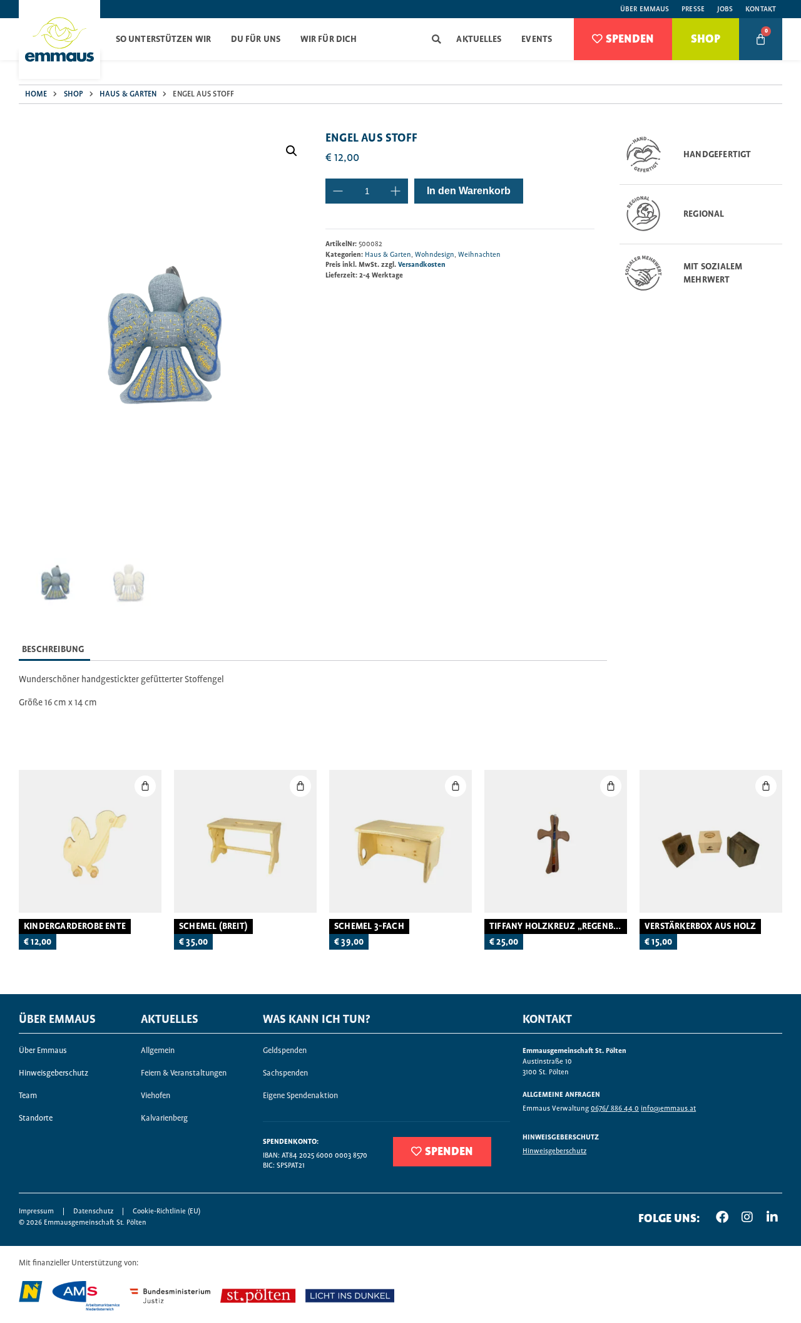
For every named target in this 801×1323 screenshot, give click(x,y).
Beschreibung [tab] (53, 650)
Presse (693, 9)
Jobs (725, 9)
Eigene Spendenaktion (300, 1096)
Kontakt (760, 9)
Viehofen (155, 1096)
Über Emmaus (644, 9)
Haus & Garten (127, 94)
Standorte (36, 1118)
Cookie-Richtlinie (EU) (166, 1211)
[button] (436, 39)
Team (28, 1096)
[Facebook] (722, 1217)
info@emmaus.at (668, 1108)
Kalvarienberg (164, 1118)
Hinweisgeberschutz (53, 1073)
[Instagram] (747, 1217)
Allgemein (158, 1051)
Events (536, 39)
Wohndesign (434, 255)
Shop (73, 94)
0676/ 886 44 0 (615, 1108)
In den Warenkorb (469, 190)
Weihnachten (479, 255)
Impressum (36, 1211)
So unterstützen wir (163, 39)
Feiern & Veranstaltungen (184, 1073)
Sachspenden (285, 1073)
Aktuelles (478, 39)
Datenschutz (93, 1211)
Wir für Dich (328, 39)
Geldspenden (285, 1051)
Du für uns (255, 39)
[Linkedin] (772, 1217)
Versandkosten (422, 265)
